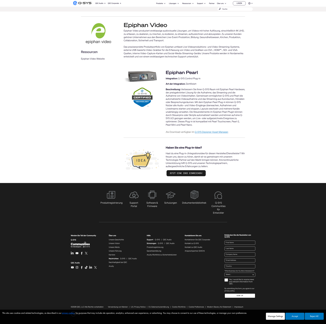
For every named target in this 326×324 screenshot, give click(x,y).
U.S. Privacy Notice (138, 307)
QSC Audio (75, 264)
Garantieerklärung (154, 251)
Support (200, 3)
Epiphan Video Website (93, 58)
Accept (295, 316)
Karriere (112, 255)
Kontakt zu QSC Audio (193, 247)
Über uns (220, 3)
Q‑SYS (73, 240)
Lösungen (172, 3)
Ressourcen (186, 3)
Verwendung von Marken (118, 307)
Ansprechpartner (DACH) (195, 251)
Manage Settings (275, 316)
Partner (212, 3)
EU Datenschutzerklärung (159, 307)
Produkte (159, 3)
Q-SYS (157, 239)
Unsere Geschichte (116, 239)
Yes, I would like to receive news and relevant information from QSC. (241, 282)
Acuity (111, 266)
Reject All (314, 316)
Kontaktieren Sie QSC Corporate (197, 239)
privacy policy (230, 291)
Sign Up (240, 296)
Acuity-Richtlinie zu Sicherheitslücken (162, 255)
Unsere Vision (114, 243)
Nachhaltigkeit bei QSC (118, 262)
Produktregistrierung (155, 247)
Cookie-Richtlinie (179, 307)
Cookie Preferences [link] (196, 307)
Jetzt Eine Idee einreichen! (186, 173)
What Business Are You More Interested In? (239, 271)
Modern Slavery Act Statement (219, 307)
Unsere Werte (114, 247)
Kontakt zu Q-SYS (192, 243)
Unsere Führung (115, 251)
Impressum (238, 307)
